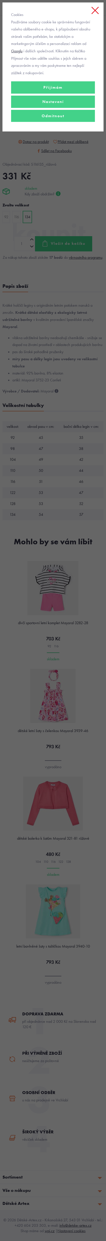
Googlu (16, 51)
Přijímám (53, 87)
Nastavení (53, 101)
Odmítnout (53, 115)
